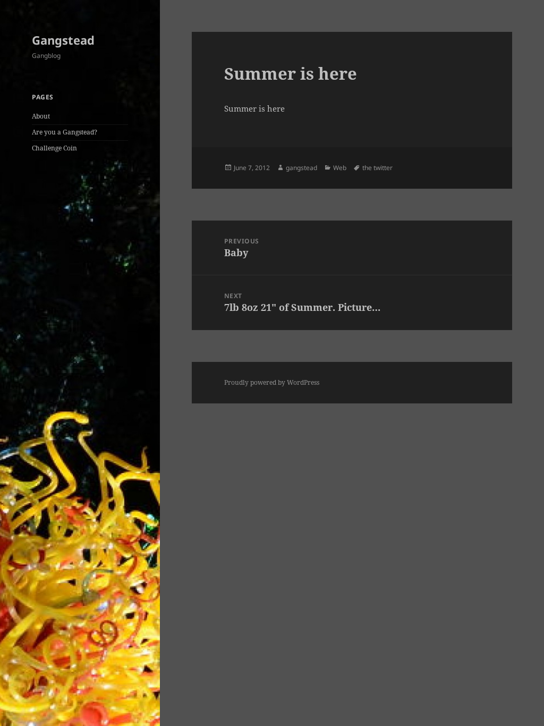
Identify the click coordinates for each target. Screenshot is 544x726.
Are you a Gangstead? (64, 132)
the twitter (377, 167)
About (41, 116)
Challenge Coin (54, 148)
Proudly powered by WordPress (271, 382)
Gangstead (63, 40)
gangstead (301, 167)
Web (339, 167)
